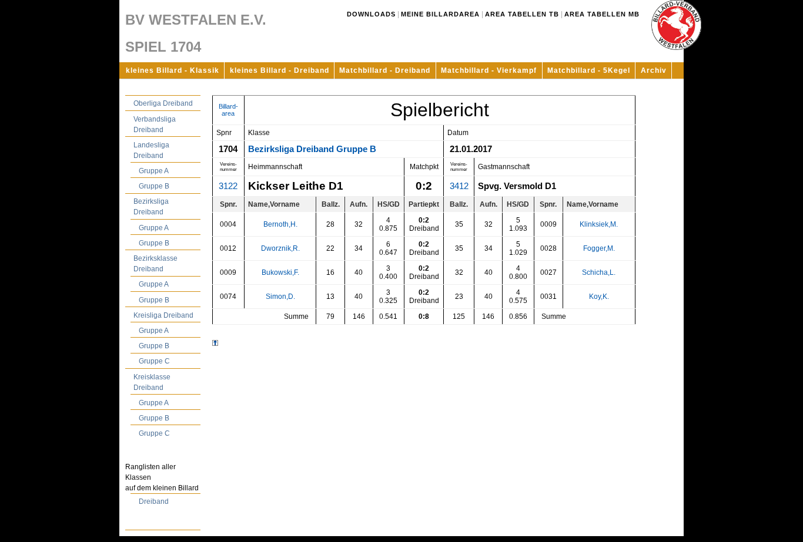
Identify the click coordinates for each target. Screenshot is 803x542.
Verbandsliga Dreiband (154, 124)
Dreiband (154, 501)
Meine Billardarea (440, 14)
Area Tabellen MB (602, 14)
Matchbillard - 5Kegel (588, 70)
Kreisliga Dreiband (163, 315)
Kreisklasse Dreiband (151, 382)
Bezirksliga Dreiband (151, 206)
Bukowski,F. (280, 272)
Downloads (371, 14)
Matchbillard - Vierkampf (489, 70)
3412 (459, 186)
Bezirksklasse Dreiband (155, 263)
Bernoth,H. (280, 224)
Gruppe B (154, 186)
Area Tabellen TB (522, 14)
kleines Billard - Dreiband (279, 70)
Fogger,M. (599, 248)
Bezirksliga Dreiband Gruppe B (312, 149)
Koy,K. (599, 296)
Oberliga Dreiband (163, 103)
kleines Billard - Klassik (172, 70)
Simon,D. (280, 296)
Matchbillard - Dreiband (384, 70)
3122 (228, 186)
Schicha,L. (598, 272)
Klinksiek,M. (599, 224)
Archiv (654, 70)
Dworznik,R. (280, 248)
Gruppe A (154, 171)
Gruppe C (154, 361)
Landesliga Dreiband (151, 150)
